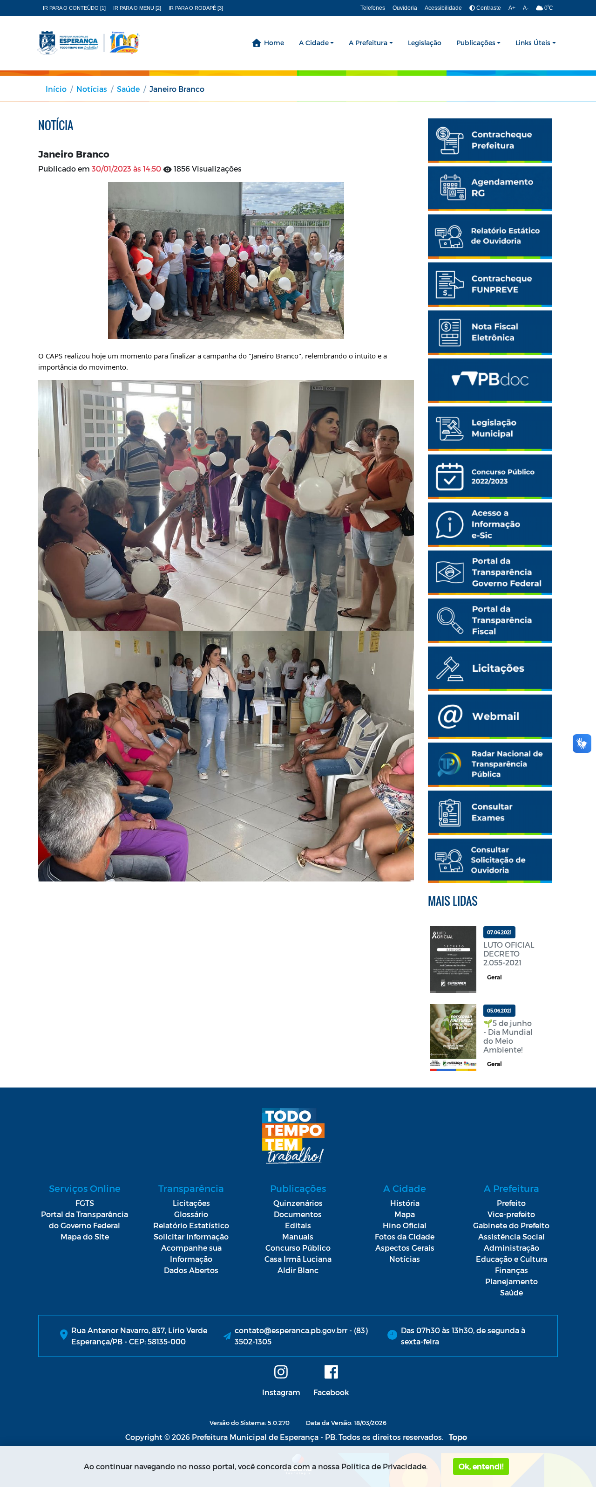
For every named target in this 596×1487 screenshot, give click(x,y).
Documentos (298, 1214)
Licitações (191, 1202)
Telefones (372, 8)
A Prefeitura (368, 43)
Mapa (404, 1214)
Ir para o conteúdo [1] (74, 8)
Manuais (297, 1236)
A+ (511, 8)
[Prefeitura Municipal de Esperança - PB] (88, 43)
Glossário (191, 1214)
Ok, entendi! (481, 1466)
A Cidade (314, 43)
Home (274, 43)
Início (56, 88)
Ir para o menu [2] (137, 8)
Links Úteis (532, 43)
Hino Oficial (405, 1225)
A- (525, 8)
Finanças (511, 1270)
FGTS (84, 1202)
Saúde (128, 88)
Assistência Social (511, 1236)
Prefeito (511, 1202)
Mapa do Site (85, 1236)
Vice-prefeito (511, 1214)
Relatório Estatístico (191, 1225)
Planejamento (511, 1281)
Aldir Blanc (298, 1270)
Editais (298, 1225)
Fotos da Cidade (404, 1236)
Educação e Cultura (511, 1258)
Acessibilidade (443, 8)
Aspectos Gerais (404, 1247)
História (405, 1202)
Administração (511, 1247)
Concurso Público (298, 1247)
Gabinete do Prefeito (511, 1225)
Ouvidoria (405, 8)
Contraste (488, 8)
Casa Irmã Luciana (298, 1258)
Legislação (424, 43)
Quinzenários (298, 1202)
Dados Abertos (191, 1270)
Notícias (91, 88)
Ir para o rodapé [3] (196, 8)
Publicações (475, 43)
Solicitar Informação (191, 1236)
